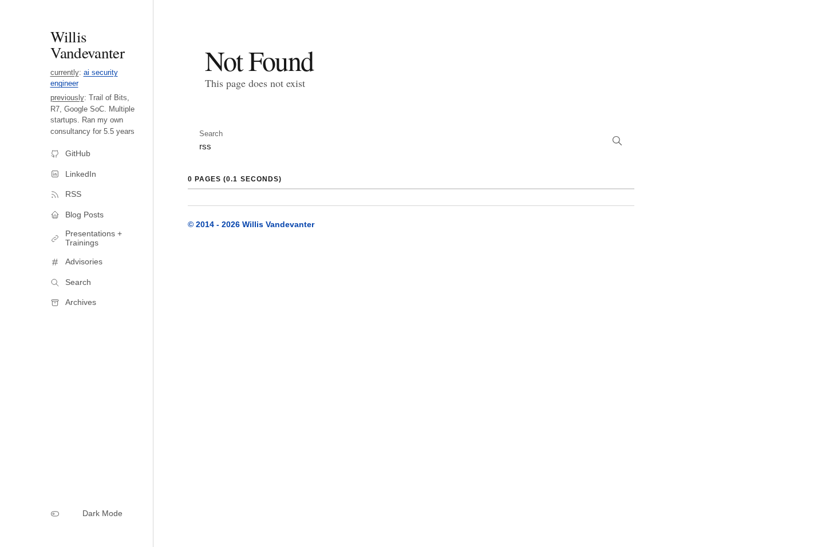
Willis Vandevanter (87, 44)
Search (211, 134)
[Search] (617, 142)
